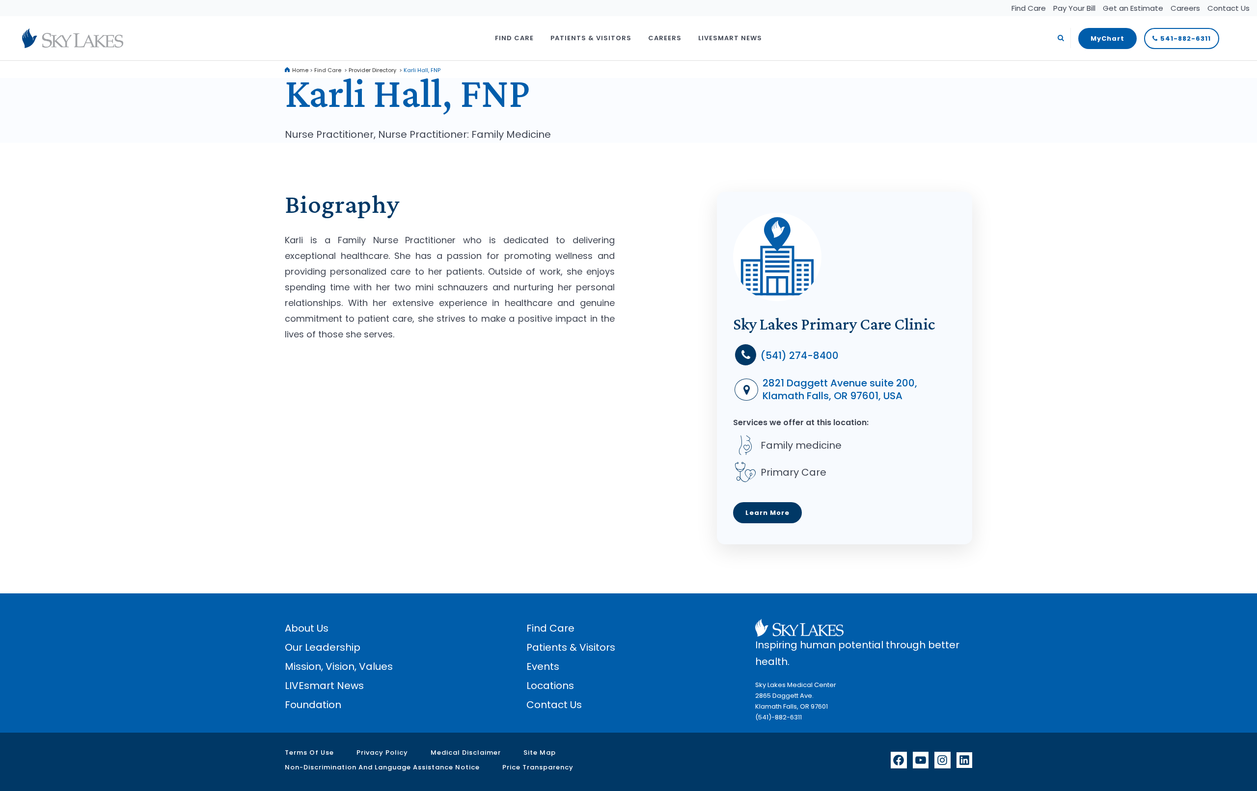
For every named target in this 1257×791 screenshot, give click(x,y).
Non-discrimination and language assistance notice (382, 767)
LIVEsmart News (324, 685)
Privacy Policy (382, 752)
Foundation (313, 704)
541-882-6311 (1185, 38)
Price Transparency (538, 767)
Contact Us (1228, 8)
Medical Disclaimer (466, 752)
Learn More (767, 512)
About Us (306, 628)
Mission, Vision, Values (339, 666)
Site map (539, 752)
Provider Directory (372, 70)
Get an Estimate (1133, 8)
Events (542, 666)
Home (300, 70)
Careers (1185, 8)
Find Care (1028, 8)
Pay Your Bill (1074, 8)
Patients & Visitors (570, 647)
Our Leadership (322, 647)
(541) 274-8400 (798, 355)
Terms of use (309, 752)
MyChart (1107, 38)
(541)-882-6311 (778, 717)
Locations (550, 685)
